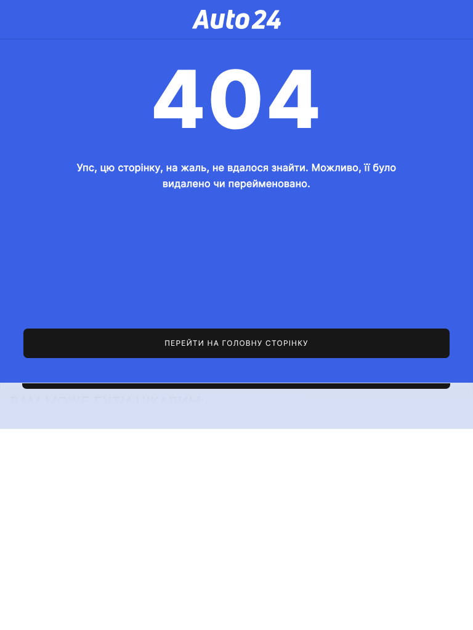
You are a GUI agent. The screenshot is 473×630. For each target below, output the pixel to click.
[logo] (236, 19)
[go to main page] (236, 343)
